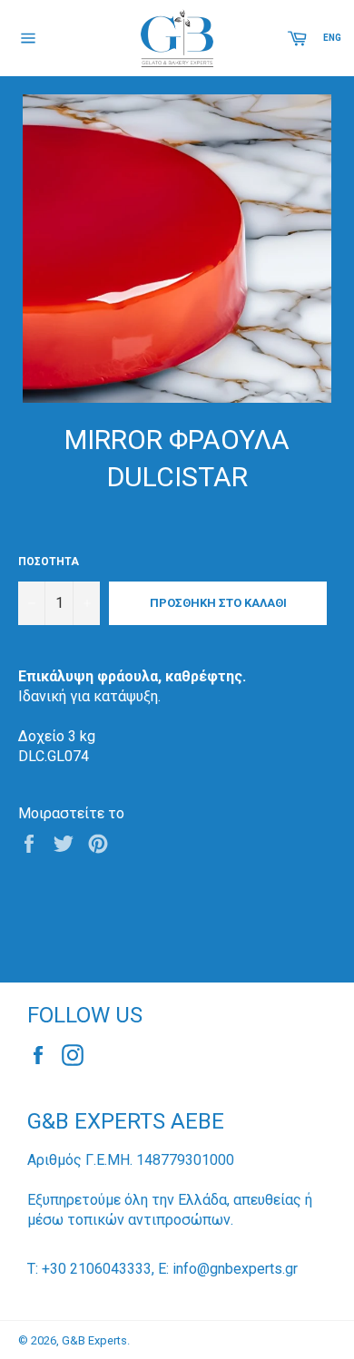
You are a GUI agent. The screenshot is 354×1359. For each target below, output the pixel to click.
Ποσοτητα (48, 561)
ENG (332, 38)
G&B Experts (94, 1340)
